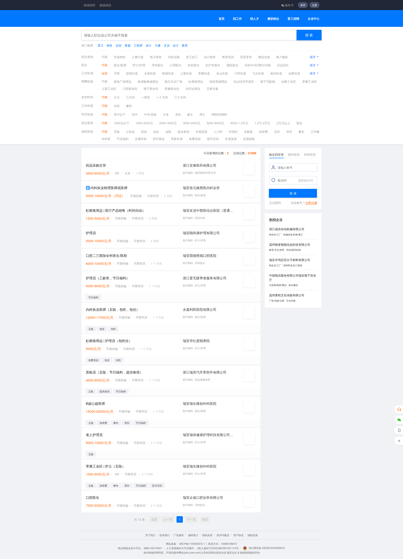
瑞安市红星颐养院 (196, 340)
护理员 (91, 232)
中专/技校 (150, 114)
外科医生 (193, 65)
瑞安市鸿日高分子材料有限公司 (289, 260)
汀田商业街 (130, 88)
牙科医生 (157, 65)
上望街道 (186, 73)
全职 (117, 106)
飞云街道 (258, 73)
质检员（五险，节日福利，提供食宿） (114, 372)
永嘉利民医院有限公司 (199, 309)
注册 (314, 5)
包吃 (168, 131)
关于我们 (150, 535)
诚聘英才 (193, 535)
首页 (222, 18)
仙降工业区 (288, 81)
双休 (144, 131)
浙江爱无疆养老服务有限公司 (204, 278)
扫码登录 (310, 154)
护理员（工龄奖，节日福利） (108, 278)
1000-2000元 (144, 123)
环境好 (233, 131)
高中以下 (120, 114)
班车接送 (159, 139)
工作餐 (315, 131)
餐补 (301, 131)
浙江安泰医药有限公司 (199, 165)
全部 (104, 73)
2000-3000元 (168, 123)
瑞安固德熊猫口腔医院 (199, 255)
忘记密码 (275, 203)
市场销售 (120, 57)
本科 (178, 114)
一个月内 (162, 97)
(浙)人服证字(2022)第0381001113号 (218, 548)
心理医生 (175, 65)
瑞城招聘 (89, 5)
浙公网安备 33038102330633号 (267, 548)
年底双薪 (201, 131)
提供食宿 (183, 131)
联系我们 (165, 535)
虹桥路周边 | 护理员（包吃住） (109, 340)
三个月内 (180, 97)
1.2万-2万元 (262, 123)
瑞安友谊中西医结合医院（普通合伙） (208, 210)
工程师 (138, 45)
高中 (135, 114)
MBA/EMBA (219, 114)
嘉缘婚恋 (105, 5)
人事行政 (138, 57)
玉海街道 (150, 73)
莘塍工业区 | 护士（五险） (105, 466)
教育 (185, 45)
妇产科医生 (213, 65)
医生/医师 (120, 65)
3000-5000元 (191, 123)
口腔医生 (92, 497)
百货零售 (246, 57)
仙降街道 (294, 73)
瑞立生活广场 (173, 81)
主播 (158, 45)
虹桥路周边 (195, 81)
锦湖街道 (168, 73)
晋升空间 (213, 139)
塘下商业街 (151, 88)
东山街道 (222, 73)
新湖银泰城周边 (148, 81)
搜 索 (309, 35)
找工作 (237, 18)
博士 (202, 114)
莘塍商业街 (172, 88)
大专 (166, 114)
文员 (167, 45)
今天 (117, 97)
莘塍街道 (204, 73)
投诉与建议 (223, 535)
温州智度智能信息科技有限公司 (289, 244)
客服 (128, 45)
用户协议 (238, 535)
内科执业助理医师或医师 (108, 187)
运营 (119, 45)
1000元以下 (121, 123)
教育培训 (228, 57)
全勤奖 (248, 131)
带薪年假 (177, 139)
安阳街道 (132, 73)
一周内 (145, 97)
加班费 (263, 131)
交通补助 (141, 139)
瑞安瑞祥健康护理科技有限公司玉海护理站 (208, 434)
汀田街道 (240, 73)
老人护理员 (94, 434)
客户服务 (282, 57)
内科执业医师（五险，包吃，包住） (113, 309)
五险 (117, 131)
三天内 (130, 97)
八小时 (218, 131)
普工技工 (192, 57)
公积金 (130, 131)
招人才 (254, 18)
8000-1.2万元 (239, 123)
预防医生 (232, 65)
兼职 (129, 106)
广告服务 (179, 535)
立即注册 (311, 203)
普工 (100, 45)
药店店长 (283, 65)
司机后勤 (174, 57)
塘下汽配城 (267, 81)
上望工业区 (109, 88)
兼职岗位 (273, 18)
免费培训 (195, 139)
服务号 (289, 5)
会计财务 (210, 57)
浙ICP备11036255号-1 (192, 543)
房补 (289, 131)
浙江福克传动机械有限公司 (286, 229)
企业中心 (313, 18)
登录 (302, 5)
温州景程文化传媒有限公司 (286, 295)
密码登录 (294, 154)
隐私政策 (207, 535)
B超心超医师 (95, 403)
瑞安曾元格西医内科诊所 (201, 187)
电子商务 (156, 57)
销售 (110, 45)
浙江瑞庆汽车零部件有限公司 (204, 372)
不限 (104, 57)
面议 (299, 123)
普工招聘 (293, 18)
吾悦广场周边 (122, 81)
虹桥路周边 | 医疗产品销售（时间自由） (115, 210)
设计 (149, 45)
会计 (176, 45)
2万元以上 (283, 123)
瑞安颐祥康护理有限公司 (201, 232)
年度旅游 (231, 139)
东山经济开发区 (243, 81)
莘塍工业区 (309, 81)
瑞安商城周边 (218, 81)
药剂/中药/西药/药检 (258, 65)
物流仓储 (264, 57)
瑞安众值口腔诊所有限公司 (203, 497)
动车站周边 (193, 88)
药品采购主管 (96, 165)
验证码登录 (276, 154)
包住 (156, 131)
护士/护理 (139, 65)
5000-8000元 (215, 123)
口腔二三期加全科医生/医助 (106, 255)
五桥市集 (212, 88)
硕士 (190, 114)
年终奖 (106, 139)
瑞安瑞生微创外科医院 (199, 403)
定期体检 (249, 139)
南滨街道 (276, 73)
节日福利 (122, 139)
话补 (277, 131)
